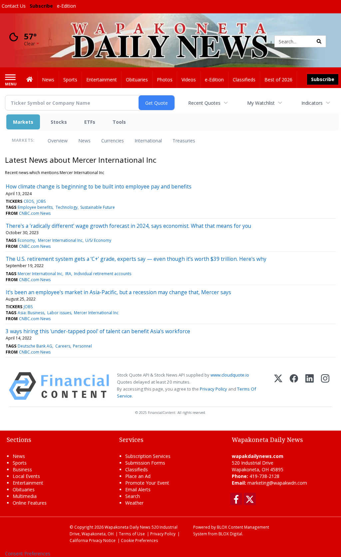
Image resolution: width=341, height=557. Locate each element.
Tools (119, 122)
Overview (58, 140)
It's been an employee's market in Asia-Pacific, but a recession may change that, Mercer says (118, 292)
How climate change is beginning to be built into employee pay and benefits (98, 186)
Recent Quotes (204, 103)
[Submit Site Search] (319, 41)
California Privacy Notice (93, 540)
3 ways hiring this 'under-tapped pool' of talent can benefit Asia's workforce (98, 331)
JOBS (41, 201)
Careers (62, 346)
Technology (67, 207)
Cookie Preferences (139, 540)
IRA (68, 273)
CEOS (29, 201)
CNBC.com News (35, 213)
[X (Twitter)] (278, 386)
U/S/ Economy (98, 240)
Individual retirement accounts (102, 273)
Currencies (112, 140)
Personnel (82, 346)
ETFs (89, 122)
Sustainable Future (97, 207)
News (84, 140)
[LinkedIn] (309, 386)
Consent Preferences (27, 553)
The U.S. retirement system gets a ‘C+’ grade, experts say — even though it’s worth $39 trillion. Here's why (136, 258)
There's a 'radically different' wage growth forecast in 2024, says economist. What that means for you (128, 225)
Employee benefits (35, 207)
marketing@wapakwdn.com (277, 483)
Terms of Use (132, 533)
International (148, 140)
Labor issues (59, 313)
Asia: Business (31, 313)
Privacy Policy (213, 389)
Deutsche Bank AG (35, 346)
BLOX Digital (230, 533)
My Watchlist (261, 103)
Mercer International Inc (60, 240)
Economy (26, 240)
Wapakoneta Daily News (128, 527)
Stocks (59, 122)
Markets (23, 122)
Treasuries (183, 140)
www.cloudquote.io (229, 375)
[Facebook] (294, 386)
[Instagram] (325, 386)
